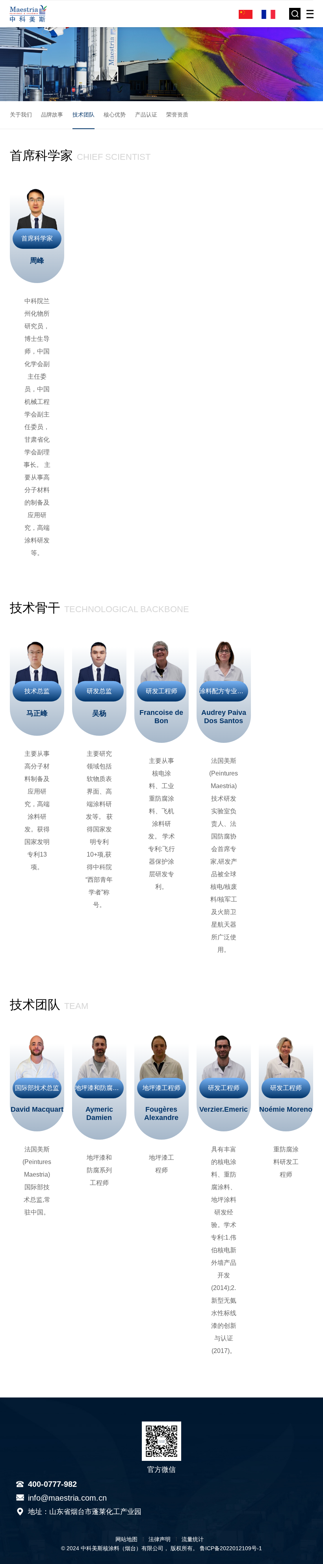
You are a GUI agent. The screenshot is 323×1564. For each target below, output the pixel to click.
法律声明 (160, 1539)
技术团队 (83, 114)
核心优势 (115, 114)
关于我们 (21, 114)
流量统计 (193, 1539)
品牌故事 (52, 114)
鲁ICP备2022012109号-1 (231, 1548)
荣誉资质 (177, 114)
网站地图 (126, 1539)
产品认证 (146, 114)
